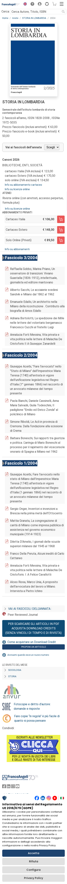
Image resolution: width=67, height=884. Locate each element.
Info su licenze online (17, 189)
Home (5, 18)
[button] (24, 4)
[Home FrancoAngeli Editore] (11, 4)
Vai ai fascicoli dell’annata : (30, 609)
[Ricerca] (63, 11)
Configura (33, 870)
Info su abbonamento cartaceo (23, 184)
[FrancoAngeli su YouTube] (17, 787)
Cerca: (5, 11)
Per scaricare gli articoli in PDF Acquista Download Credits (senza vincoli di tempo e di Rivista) (33, 628)
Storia (12, 676)
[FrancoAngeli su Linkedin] (8, 787)
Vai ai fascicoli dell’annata (23, 147)
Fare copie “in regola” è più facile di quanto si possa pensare (37, 718)
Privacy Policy (33, 878)
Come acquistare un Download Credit (31, 642)
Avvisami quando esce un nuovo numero (28, 655)
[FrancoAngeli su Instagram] (13, 787)
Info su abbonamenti (17, 249)
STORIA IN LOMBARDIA (34, 18)
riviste (15, 18)
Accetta (33, 853)
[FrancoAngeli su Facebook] (4, 787)
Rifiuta (33, 861)
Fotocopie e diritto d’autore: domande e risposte (32, 706)
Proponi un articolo (33, 647)
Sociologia (14, 670)
